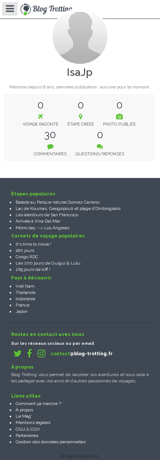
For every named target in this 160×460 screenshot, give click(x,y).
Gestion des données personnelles (51, 441)
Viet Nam (25, 286)
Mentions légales (33, 422)
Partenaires (27, 435)
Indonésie (25, 298)
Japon (22, 311)
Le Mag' (24, 416)
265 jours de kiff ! (33, 269)
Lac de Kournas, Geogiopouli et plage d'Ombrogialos (68, 208)
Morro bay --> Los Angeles (42, 227)
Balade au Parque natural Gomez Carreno (57, 202)
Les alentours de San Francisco (47, 214)
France (22, 305)
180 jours (25, 250)
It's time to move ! (33, 244)
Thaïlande (25, 292)
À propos (24, 409)
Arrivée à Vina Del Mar (38, 221)
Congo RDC (27, 256)
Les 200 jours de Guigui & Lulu (48, 263)
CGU (20, 429)
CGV (35, 429)
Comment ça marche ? (38, 403)
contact (82, 353)
